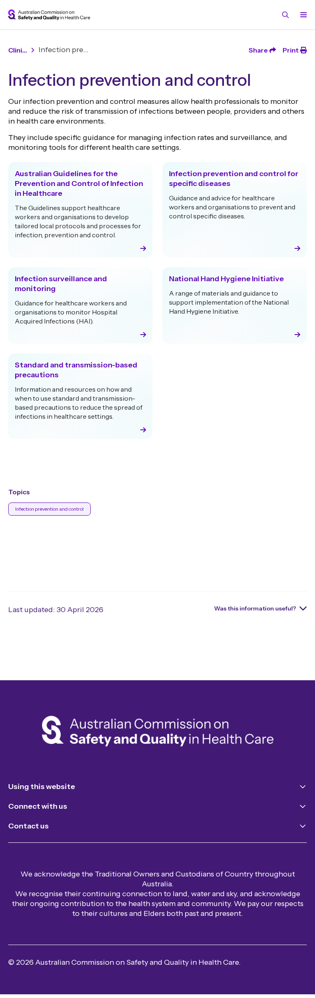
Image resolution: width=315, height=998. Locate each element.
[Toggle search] (285, 15)
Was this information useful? (255, 608)
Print (291, 50)
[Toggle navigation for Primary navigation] (302, 14)
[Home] (157, 732)
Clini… (17, 50)
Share (258, 50)
